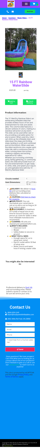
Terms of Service (12, 376)
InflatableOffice (8, 446)
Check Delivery (30, 102)
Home (4, 18)
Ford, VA (28, 287)
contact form (14, 364)
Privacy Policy (23, 374)
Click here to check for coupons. (22, 198)
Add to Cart (12, 102)
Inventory (12, 18)
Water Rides (22, 18)
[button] (30, 11)
